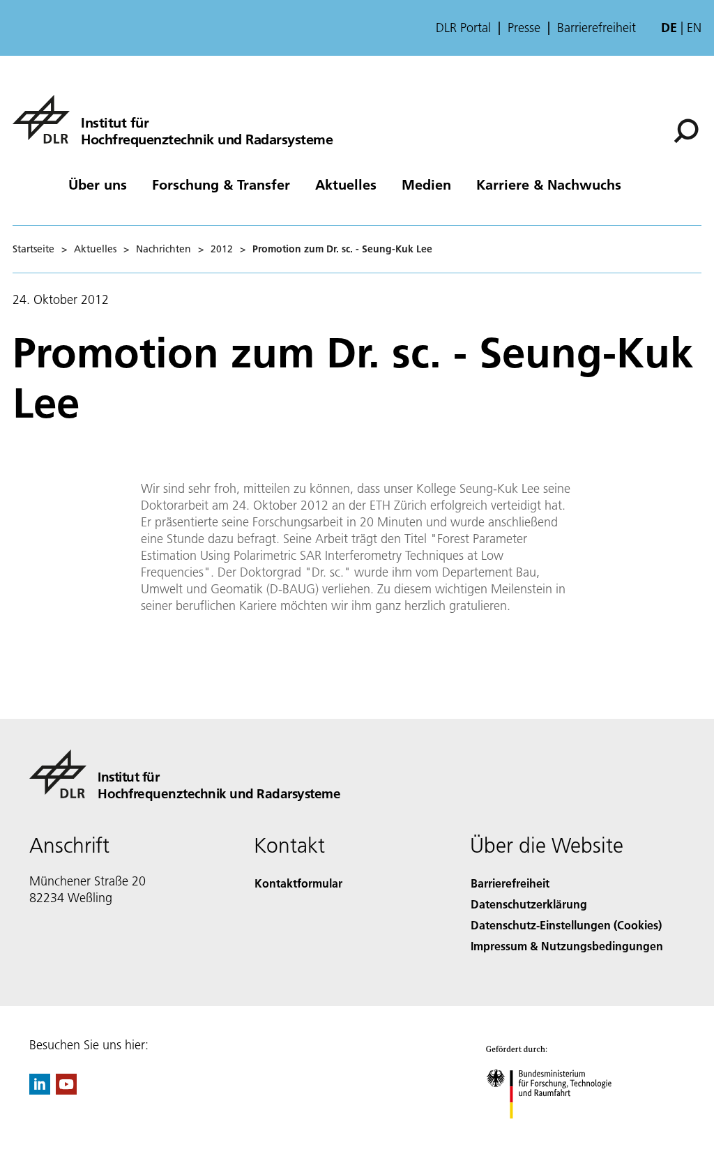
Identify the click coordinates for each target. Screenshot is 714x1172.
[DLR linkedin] (39, 1090)
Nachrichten (163, 249)
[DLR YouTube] (66, 1090)
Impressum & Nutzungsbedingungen (567, 945)
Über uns (97, 184)
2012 (222, 249)
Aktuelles (346, 184)
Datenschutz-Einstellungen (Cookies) (566, 925)
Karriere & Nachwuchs (548, 184)
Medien (426, 184)
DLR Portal (463, 28)
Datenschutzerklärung (529, 904)
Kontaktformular (298, 883)
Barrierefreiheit (596, 28)
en (694, 28)
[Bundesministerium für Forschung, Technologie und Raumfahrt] (557, 1133)
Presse (524, 28)
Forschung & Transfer (221, 184)
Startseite (33, 249)
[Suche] (688, 130)
